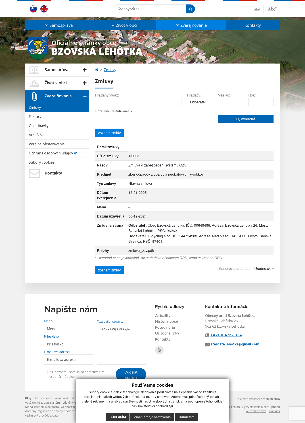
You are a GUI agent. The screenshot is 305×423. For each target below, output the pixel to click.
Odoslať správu (131, 375)
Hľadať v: (194, 95)
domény (30, 411)
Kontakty (252, 25)
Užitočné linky (167, 333)
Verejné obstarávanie (47, 144)
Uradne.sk (262, 268)
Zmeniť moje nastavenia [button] (152, 417)
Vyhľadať (247, 118)
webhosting (68, 407)
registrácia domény (50, 411)
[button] (58, 25)
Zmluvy (35, 107)
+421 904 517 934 (226, 335)
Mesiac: (224, 95)
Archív (34, 134)
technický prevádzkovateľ (42, 415)
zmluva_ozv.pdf (140, 250)
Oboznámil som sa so (76, 374)
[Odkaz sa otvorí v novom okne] (159, 350)
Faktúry (35, 116)
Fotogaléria (165, 328)
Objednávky (38, 125)
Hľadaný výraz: (107, 95)
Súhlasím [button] (118, 417)
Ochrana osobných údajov (51, 153)
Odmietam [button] (186, 417)
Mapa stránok (34, 407)
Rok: (252, 95)
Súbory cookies (41, 162)
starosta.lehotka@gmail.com (235, 344)
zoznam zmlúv (109, 132)
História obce (166, 322)
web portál (52, 407)
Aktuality (163, 316)
